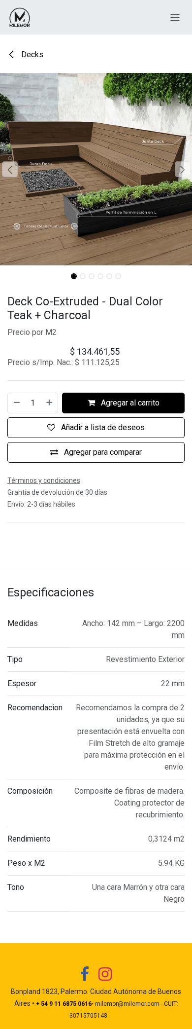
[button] (9, 169)
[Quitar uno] (16, 403)
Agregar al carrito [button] (129, 402)
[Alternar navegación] (175, 17)
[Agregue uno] (49, 403)
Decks (31, 54)
